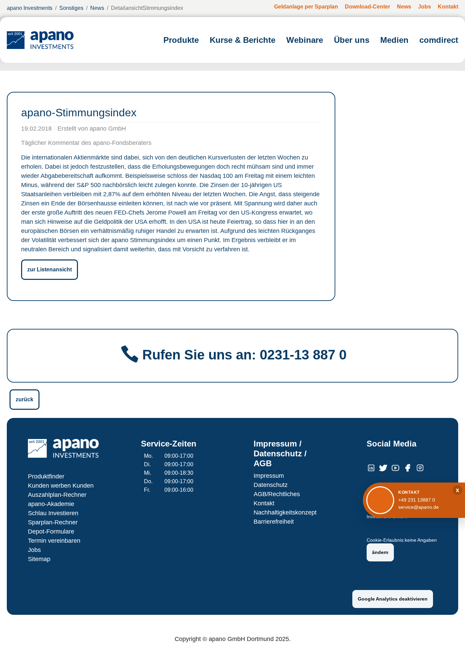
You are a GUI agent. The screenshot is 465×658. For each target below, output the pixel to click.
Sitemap (39, 559)
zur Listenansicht (49, 269)
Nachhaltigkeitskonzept (285, 512)
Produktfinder (46, 476)
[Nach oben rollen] (450, 643)
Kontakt (264, 503)
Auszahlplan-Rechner (57, 494)
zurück (24, 399)
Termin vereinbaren (54, 540)
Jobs (34, 549)
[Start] (40, 40)
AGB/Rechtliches (277, 494)
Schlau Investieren (53, 513)
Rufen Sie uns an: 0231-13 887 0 (244, 354)
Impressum (269, 475)
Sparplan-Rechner (53, 522)
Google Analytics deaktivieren (393, 599)
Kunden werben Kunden (61, 485)
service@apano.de (418, 507)
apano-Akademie (51, 504)
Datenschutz (271, 485)
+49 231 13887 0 (416, 500)
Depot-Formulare (51, 531)
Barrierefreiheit (274, 521)
